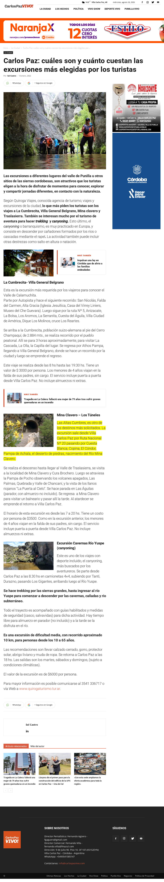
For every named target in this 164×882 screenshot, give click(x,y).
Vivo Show (94, 9)
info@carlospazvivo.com (72, 863)
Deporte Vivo (112, 9)
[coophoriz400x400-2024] (136, 131)
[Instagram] (147, 2)
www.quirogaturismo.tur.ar (39, 689)
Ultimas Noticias (53, 875)
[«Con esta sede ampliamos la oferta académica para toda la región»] (90, 764)
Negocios (128, 875)
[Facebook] (142, 2)
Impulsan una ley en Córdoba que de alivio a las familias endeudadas (89, 265)
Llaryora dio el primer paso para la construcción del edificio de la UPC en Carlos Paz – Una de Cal (54, 780)
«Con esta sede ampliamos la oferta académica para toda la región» (88, 780)
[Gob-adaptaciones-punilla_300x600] (136, 228)
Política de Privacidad (144, 875)
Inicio (6, 48)
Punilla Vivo (132, 9)
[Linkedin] (28, 731)
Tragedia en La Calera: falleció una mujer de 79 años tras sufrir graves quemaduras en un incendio (62, 401)
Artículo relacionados (16, 746)
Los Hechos (62, 9)
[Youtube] (158, 2)
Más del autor (37, 746)
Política (78, 9)
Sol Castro (11, 76)
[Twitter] (152, 2)
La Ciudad (45, 9)
